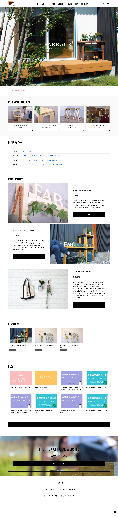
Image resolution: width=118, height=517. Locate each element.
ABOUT (45, 4)
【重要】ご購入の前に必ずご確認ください (19, 91)
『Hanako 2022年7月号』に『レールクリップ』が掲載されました (41, 156)
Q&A (76, 4)
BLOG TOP (59, 424)
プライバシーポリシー (49, 489)
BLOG (70, 4)
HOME (37, 4)
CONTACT (84, 4)
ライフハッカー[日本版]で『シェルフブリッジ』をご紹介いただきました (42, 160)
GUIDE (53, 4)
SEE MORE (89, 214)
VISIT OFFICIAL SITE (59, 463)
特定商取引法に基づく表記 (67, 489)
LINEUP (60, 4)
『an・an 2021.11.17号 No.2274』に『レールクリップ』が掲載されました (44, 165)
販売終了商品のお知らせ (29, 151)
